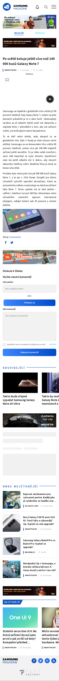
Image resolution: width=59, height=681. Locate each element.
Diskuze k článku (13, 271)
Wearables (30, 552)
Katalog (40, 33)
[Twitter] (40, 660)
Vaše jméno (8, 282)
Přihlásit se (29, 302)
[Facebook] (34, 660)
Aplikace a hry (31, 506)
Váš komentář (9, 309)
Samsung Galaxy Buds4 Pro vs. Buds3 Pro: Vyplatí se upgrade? (39, 543)
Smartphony (10, 70)
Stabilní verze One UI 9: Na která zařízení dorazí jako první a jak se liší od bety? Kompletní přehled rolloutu (19, 636)
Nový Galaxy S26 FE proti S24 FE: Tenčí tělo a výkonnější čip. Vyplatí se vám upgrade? (39, 520)
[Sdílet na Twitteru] (12, 243)
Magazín (19, 33)
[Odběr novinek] (37, 7)
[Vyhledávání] (46, 6)
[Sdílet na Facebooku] (6, 243)
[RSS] (53, 660)
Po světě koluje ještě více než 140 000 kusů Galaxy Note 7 (29, 61)
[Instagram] (47, 660)
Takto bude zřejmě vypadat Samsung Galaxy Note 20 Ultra (19, 400)
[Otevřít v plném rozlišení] (29, 221)
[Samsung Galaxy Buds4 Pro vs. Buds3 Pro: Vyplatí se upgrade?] (11, 546)
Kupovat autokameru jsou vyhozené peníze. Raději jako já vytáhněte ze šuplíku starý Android (39, 497)
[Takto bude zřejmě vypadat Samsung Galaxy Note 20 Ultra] (20, 383)
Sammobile (15, 237)
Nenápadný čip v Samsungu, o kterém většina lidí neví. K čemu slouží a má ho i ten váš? (39, 567)
